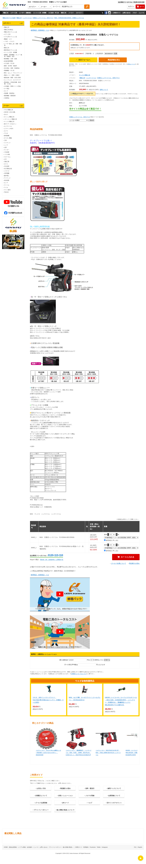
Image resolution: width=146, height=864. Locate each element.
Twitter (99, 847)
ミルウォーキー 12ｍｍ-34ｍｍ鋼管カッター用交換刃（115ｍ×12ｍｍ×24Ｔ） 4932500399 (48, 753)
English (140, 847)
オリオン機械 (8, 138)
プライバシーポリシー (55, 847)
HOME (6, 847)
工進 (5, 140)
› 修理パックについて (114, 788)
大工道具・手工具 (54, 12)
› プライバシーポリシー (41, 810)
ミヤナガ (6, 171)
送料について (104, 89)
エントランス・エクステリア (12, 80)
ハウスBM (7, 154)
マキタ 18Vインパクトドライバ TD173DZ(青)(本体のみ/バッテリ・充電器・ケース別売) (48, 700)
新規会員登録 (13, 847)
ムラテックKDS (8, 128)
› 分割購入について (40, 795)
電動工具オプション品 (10, 32)
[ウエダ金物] (14, 5)
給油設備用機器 (8, 61)
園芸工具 (63, 12)
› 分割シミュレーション (65, 795)
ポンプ (6, 91)
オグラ (6, 131)
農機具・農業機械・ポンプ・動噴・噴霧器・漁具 (13, 55)
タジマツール (8, 126)
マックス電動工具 (9, 121)
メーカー (71, 12)
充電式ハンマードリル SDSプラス (108, 78)
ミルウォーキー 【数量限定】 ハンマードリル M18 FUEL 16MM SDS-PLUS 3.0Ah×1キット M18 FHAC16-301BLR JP (78, 753)
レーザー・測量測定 (25, 12)
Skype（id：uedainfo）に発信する (51, 559)
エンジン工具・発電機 (39, 12)
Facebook (93, 847)
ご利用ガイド (116, 12)
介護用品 (6, 98)
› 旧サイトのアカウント (114, 803)
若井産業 (6, 180)
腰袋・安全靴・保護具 (10, 66)
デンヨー (6, 150)
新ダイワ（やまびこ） (10, 124)
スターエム (7, 157)
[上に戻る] (140, 860)
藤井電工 (6, 175)
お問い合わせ (126, 12)
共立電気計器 (8, 168)
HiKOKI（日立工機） (10, 112)
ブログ (135, 12)
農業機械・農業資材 (10, 95)
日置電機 (6, 173)
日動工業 (6, 161)
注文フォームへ (84, 60)
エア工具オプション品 (10, 36)
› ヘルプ (89, 803)
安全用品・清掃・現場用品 (11, 68)
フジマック (7, 142)
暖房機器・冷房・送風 (10, 58)
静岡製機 (6, 135)
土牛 (5, 159)
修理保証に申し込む (111, 540)
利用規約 (85, 847)
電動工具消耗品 (8, 29)
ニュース (141, 12)
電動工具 (5, 12)
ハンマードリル (91, 78)
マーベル (6, 185)
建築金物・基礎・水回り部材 (12, 77)
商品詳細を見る (114, 60)
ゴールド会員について (118, 563)
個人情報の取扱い (68, 847)
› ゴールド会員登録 (40, 803)
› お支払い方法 (41, 788)
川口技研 (6, 166)
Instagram (105, 847)
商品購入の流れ (134, 563)
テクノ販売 (7, 190)
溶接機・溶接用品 (9, 93)
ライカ (6, 187)
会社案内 (29, 847)
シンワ (6, 145)
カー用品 (6, 88)
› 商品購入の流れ (65, 788)
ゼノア (6, 182)
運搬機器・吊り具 (9, 70)
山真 (5, 147)
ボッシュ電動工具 (9, 117)
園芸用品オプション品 (10, 50)
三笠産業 (6, 152)
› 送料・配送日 (89, 788)
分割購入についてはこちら (78, 674)
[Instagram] (109, 12)
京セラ (6, 114)
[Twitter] (102, 12)
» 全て (21, 23)
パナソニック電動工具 (10, 119)
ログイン (131, 6)
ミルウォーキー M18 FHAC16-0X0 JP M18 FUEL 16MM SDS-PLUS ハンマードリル (108, 753)
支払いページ (131, 64)
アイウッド (7, 178)
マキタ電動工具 (8, 110)
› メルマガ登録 (89, 795)
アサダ (6, 133)
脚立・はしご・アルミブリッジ (13, 73)
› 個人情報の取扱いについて (65, 810)
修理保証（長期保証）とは (40, 30)
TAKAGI (6, 192)
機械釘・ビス (8, 39)
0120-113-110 (55, 555)
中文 (135, 847)
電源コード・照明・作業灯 (11, 75)
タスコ (6, 164)
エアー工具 (14, 12)
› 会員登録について (113, 795)
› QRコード (65, 803)
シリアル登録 (22, 847)
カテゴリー (79, 12)
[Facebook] (106, 12)
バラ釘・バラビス (9, 41)
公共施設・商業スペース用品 (12, 86)
